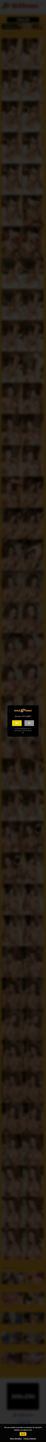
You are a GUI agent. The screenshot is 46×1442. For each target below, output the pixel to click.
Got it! (23, 1434)
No (29, 723)
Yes (17, 723)
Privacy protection (30, 1438)
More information (16, 1438)
